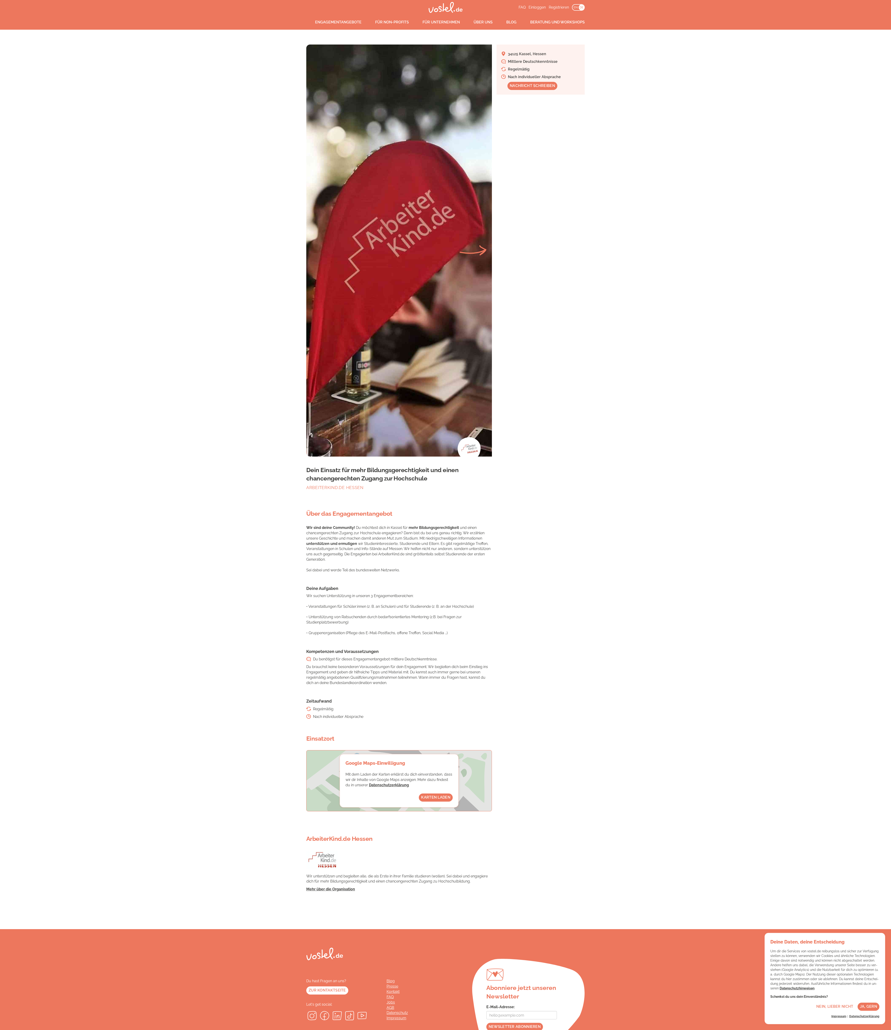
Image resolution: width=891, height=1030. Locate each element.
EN (576, 7)
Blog (511, 22)
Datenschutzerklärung (389, 785)
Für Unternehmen (441, 22)
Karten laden (435, 797)
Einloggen (537, 7)
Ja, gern (868, 1006)
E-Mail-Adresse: (500, 1007)
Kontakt (393, 991)
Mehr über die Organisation (330, 889)
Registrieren (559, 7)
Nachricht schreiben (532, 85)
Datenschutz (397, 1013)
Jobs (391, 1002)
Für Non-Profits (392, 22)
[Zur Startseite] (446, 7)
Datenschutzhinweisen (797, 988)
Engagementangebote (338, 22)
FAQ (522, 7)
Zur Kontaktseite (327, 990)
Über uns (483, 22)
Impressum (396, 1018)
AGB (390, 1007)
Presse (392, 986)
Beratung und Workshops (557, 22)
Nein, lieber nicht (834, 1006)
